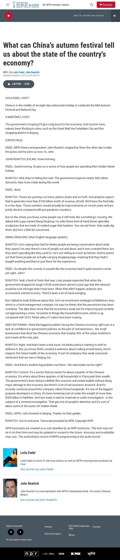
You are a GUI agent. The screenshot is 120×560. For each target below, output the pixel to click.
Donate (107, 4)
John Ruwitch (32, 72)
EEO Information (53, 534)
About (72, 535)
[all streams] (115, 15)
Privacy (48, 527)
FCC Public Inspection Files (79, 527)
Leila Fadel (18, 72)
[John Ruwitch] (10, 488)
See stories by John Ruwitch (38, 500)
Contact (96, 527)
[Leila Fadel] (10, 457)
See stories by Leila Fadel (36, 469)
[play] (8, 16)
